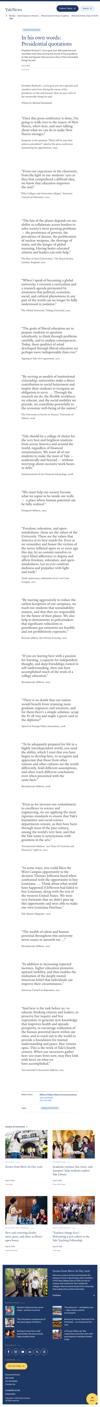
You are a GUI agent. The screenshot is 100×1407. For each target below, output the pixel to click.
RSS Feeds (9, 1378)
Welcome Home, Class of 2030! (84, 15)
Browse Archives (12, 1374)
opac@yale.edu (46, 1097)
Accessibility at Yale (12, 1390)
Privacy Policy (10, 1394)
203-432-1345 (45, 1100)
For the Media (11, 1381)
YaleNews (13, 10)
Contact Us (10, 1384)
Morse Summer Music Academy (55, 15)
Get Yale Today (14, 1366)
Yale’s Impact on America (28, 15)
